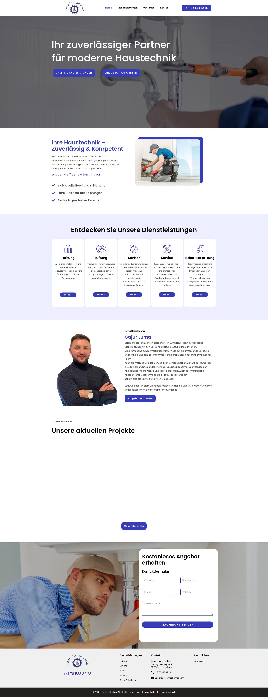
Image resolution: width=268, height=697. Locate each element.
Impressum (199, 661)
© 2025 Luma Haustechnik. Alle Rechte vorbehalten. (116, 692)
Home (108, 7)
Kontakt (165, 7)
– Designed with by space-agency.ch (157, 692)
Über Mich (149, 7)
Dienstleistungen (128, 7)
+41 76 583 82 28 (77, 673)
